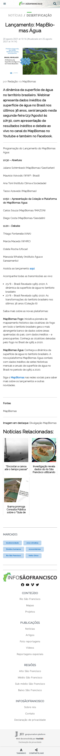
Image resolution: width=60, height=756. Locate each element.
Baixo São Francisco (30, 690)
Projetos (30, 611)
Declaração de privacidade (30, 719)
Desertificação (39, 15)
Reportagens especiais (30, 654)
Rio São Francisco (13, 556)
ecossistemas (35, 549)
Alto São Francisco (30, 671)
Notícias (15, 15)
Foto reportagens (30, 641)
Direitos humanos (13, 549)
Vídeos (30, 647)
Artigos (30, 635)
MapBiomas (17, 377)
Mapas (30, 605)
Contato (30, 713)
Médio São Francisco (30, 677)
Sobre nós (30, 707)
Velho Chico (33, 556)
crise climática (32, 543)
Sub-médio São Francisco (30, 683)
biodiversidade (12, 543)
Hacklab (39, 739)
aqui (32, 268)
